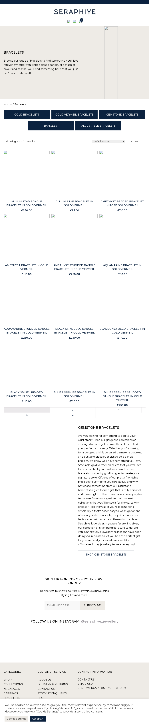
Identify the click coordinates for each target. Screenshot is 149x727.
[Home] (74, 11)
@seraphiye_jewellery (99, 621)
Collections (13, 684)
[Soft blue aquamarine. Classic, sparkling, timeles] (57, 640)
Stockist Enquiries (52, 693)
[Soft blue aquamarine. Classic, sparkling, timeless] (22, 640)
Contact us (86, 679)
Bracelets (12, 698)
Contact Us (46, 688)
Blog (41, 698)
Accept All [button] (38, 718)
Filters (134, 141)
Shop (8, 679)
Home (8, 104)
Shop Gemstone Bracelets (106, 554)
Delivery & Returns (53, 684)
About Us (44, 679)
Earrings (11, 693)
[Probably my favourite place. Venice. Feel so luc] (92, 640)
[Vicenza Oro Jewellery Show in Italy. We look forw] (127, 640)
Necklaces (12, 688)
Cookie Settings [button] (16, 718)
